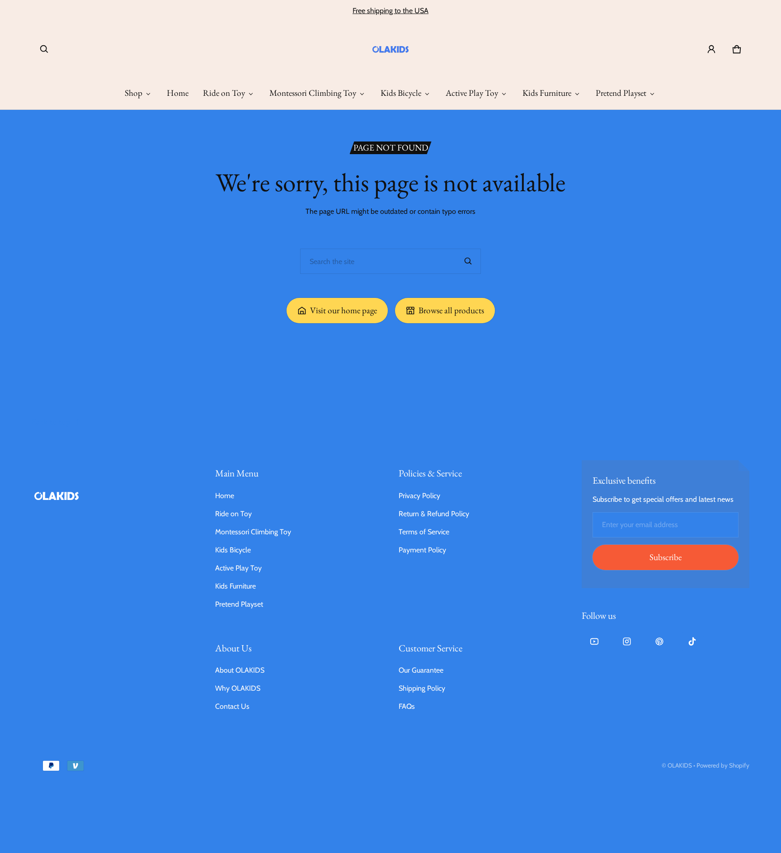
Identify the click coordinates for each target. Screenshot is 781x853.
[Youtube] (594, 641)
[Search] (468, 261)
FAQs (407, 706)
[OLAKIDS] (390, 49)
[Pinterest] (659, 641)
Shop (133, 93)
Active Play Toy (472, 93)
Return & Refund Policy (434, 513)
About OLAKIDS (239, 670)
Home (177, 93)
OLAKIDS (680, 765)
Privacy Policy (419, 495)
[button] (44, 49)
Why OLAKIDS (237, 688)
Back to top (51, 421)
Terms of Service (424, 532)
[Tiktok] (692, 641)
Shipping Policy (422, 688)
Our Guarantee (421, 670)
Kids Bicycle (401, 93)
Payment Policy (422, 550)
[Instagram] (627, 641)
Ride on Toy (224, 93)
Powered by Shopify (722, 765)
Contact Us (232, 706)
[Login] (711, 49)
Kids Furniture (546, 93)
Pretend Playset (621, 93)
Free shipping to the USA (390, 10)
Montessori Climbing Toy (312, 93)
